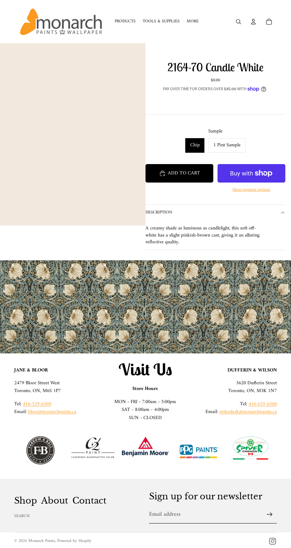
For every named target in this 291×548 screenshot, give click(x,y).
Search (22, 516)
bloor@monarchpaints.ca (52, 411)
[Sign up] (270, 515)
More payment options (251, 189)
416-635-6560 (262, 404)
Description (159, 212)
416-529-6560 (37, 404)
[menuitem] (192, 21)
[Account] (253, 21)
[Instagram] (272, 541)
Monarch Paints (41, 541)
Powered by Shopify (74, 541)
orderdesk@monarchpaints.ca (248, 411)
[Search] (238, 21)
